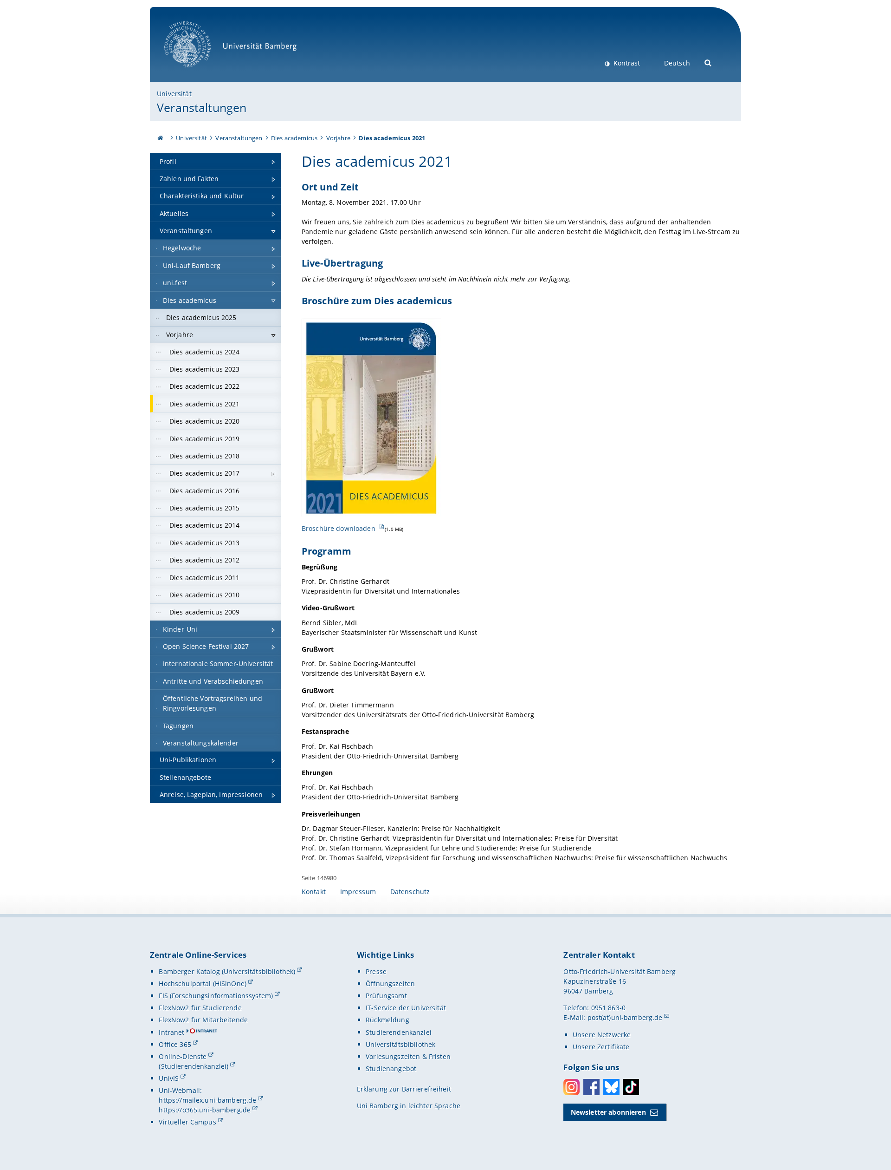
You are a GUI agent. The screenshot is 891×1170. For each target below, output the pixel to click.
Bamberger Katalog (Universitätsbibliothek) (227, 971)
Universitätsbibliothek (400, 1044)
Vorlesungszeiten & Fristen (408, 1056)
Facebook (591, 1087)
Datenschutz (410, 891)
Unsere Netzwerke (602, 1034)
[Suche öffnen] (708, 62)
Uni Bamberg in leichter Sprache (408, 1105)
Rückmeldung (387, 1019)
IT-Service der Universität (406, 1007)
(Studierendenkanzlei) (193, 1066)
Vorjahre (338, 138)
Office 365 (175, 1044)
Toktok (631, 1087)
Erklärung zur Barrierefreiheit (404, 1089)
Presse (376, 971)
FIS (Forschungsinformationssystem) (216, 995)
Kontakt (314, 891)
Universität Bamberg (197, 72)
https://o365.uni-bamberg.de (205, 1109)
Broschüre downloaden (339, 528)
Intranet (171, 1032)
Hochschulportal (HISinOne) (202, 983)
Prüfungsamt (386, 995)
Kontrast (626, 63)
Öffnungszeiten (390, 983)
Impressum (358, 891)
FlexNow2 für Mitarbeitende (203, 1019)
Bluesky (611, 1087)
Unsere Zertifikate (601, 1046)
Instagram (571, 1087)
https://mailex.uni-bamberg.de (207, 1100)
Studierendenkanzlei (399, 1032)
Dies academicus (294, 138)
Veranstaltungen (201, 107)
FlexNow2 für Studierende (200, 1007)
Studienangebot (391, 1068)
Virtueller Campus (187, 1122)
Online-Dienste (183, 1056)
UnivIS (169, 1078)
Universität (174, 93)
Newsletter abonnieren (608, 1112)
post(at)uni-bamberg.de (625, 1017)
